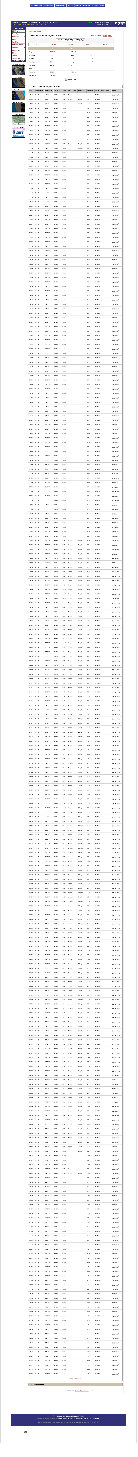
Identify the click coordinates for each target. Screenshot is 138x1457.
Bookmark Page (71, 1416)
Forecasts (15, 36)
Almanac (15, 47)
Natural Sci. (16, 50)
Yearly (87, 44)
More (102, 5)
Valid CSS (95, 1418)
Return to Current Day (34, 31)
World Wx (86, 5)
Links (14, 53)
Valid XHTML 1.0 (85, 1418)
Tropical (95, 5)
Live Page (15, 34)
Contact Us (61, 1416)
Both (110, 36)
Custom (104, 44)
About (14, 55)
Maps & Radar (61, 5)
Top (54, 1416)
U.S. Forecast (48, 5)
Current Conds (17, 44)
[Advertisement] (68, 14)
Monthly (70, 44)
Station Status (17, 58)
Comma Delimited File (75, 1378)
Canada (78, 5)
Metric (105, 36)
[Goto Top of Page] (25, 1431)
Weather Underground (81, 1390)
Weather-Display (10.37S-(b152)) (67, 1418)
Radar (14, 39)
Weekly (54, 44)
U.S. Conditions (36, 5)
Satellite (15, 42)
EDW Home (16, 31)
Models (70, 5)
